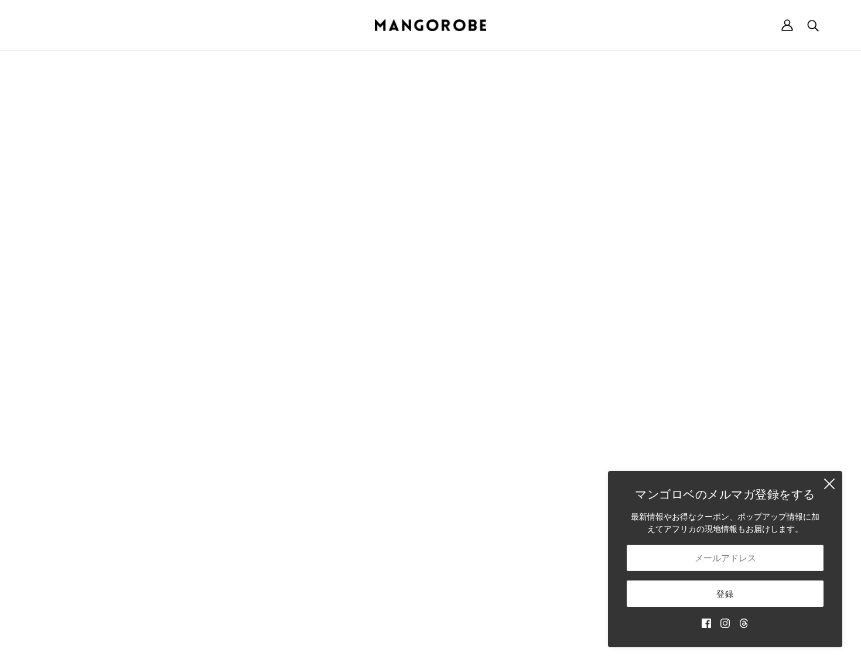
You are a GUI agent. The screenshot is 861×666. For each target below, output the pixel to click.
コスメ (495, 472)
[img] (706, 622)
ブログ (495, 496)
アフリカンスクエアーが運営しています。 (450, 644)
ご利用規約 (661, 398)
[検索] (813, 25)
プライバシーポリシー (682, 410)
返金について (666, 373)
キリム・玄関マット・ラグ (532, 423)
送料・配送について (678, 361)
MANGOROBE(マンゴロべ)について (103, 361)
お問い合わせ (507, 509)
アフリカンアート (516, 447)
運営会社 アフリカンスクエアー (96, 373)
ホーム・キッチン (516, 398)
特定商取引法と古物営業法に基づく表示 (715, 386)
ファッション (507, 386)
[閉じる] (829, 484)
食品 (491, 460)
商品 (537, 194)
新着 (491, 361)
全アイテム (503, 484)
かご (491, 373)
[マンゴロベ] (430, 25)
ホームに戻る (397, 194)
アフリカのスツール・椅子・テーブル (553, 410)
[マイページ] (787, 25)
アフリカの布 (507, 435)
